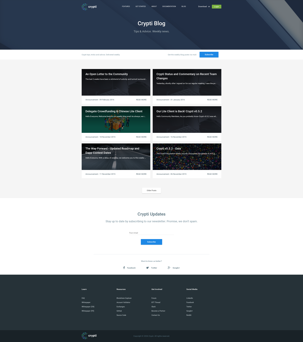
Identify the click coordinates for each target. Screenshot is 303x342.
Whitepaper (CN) (88, 306)
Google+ (189, 311)
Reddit (188, 315)
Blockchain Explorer (124, 298)
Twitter (189, 306)
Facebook (190, 302)
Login (216, 6)
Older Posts (151, 190)
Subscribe (209, 54)
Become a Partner (158, 311)
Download (202, 6)
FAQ (83, 298)
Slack (154, 306)
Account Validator (123, 302)
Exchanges (121, 306)
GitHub (119, 311)
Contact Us (156, 315)
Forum (154, 298)
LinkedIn (189, 298)
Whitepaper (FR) (88, 311)
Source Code (121, 315)
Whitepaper (86, 302)
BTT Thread (156, 302)
